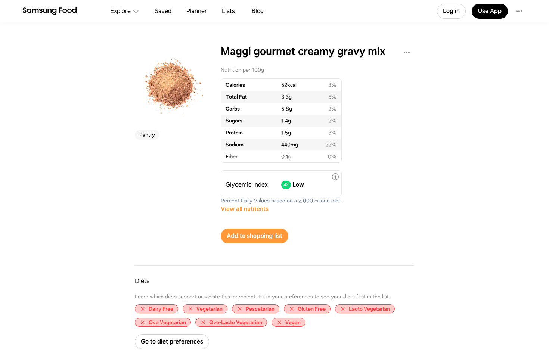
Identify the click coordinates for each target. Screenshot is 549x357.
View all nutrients (245, 209)
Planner (196, 11)
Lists (228, 11)
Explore (120, 11)
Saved (163, 11)
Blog (258, 11)
